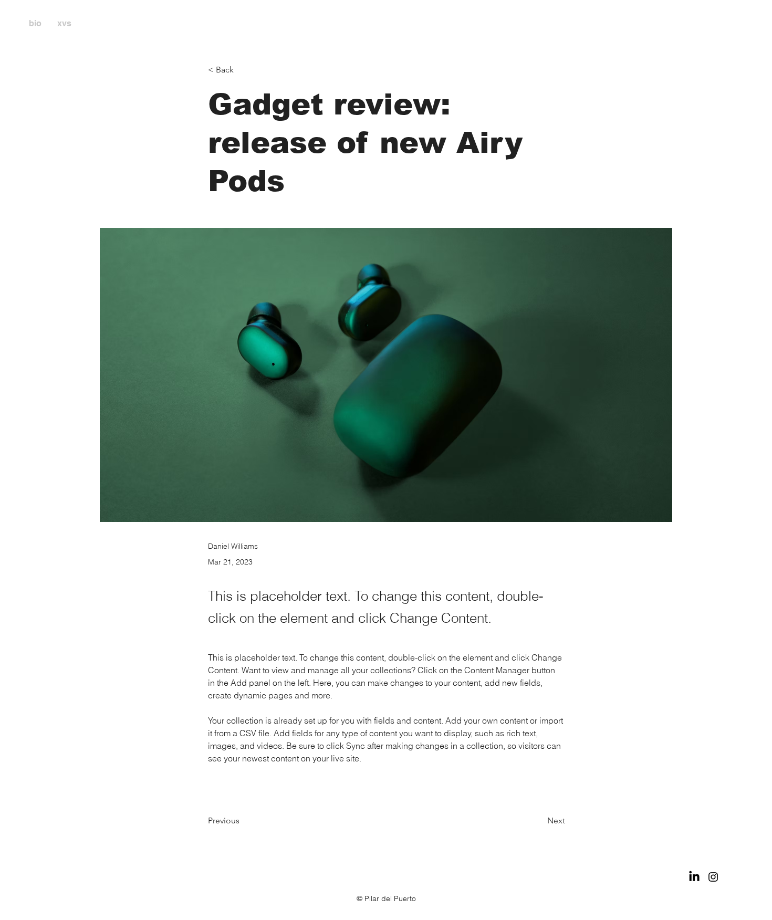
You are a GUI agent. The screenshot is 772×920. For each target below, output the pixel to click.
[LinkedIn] (694, 877)
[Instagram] (713, 877)
